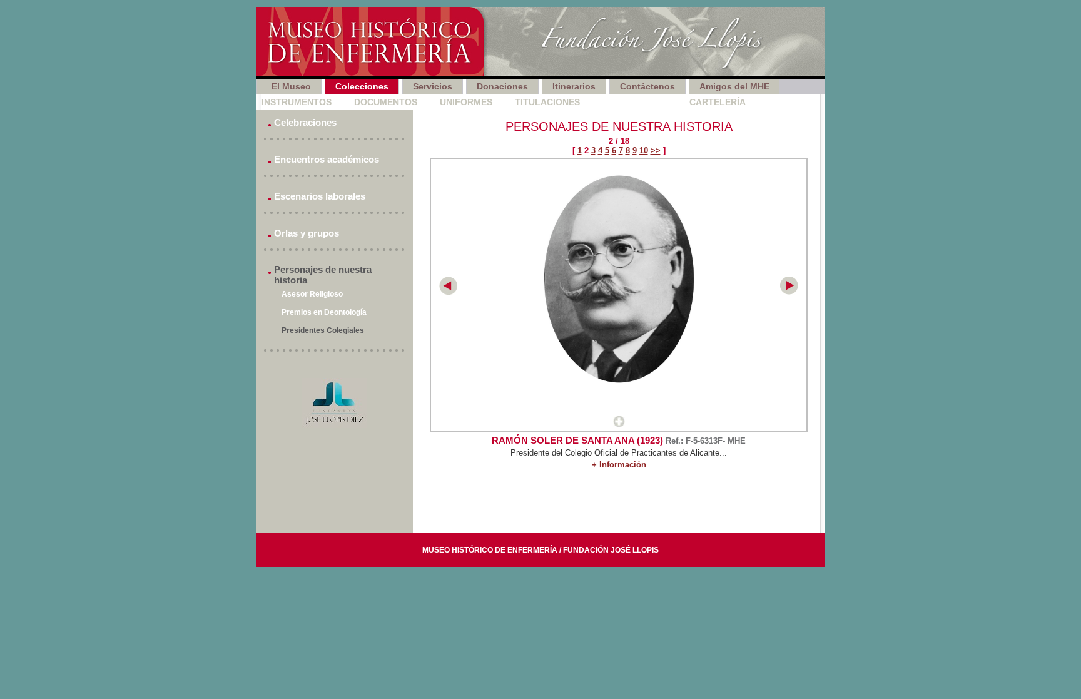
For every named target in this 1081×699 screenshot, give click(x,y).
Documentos (385, 102)
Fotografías (634, 102)
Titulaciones (547, 102)
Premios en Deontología (324, 312)
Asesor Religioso (312, 294)
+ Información (619, 464)
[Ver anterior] (448, 292)
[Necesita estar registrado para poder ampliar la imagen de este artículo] (619, 424)
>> (656, 150)
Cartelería (717, 102)
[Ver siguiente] (789, 292)
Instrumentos (296, 102)
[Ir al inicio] (540, 43)
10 (643, 150)
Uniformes (466, 102)
